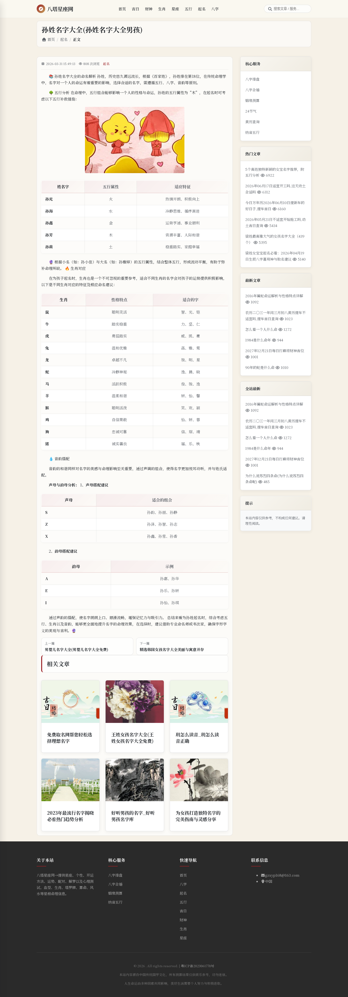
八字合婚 (252, 89)
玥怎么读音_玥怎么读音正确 (197, 737)
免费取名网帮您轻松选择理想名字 (69, 737)
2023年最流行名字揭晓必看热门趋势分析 (70, 815)
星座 (175, 9)
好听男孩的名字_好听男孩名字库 (133, 815)
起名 (201, 9)
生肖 (162, 9)
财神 (148, 9)
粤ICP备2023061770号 (197, 965)
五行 (188, 9)
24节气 (250, 111)
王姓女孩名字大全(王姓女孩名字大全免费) (132, 737)
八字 (215, 9)
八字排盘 (252, 79)
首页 (122, 9)
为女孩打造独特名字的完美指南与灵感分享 (198, 815)
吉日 (135, 9)
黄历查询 (252, 121)
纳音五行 (252, 132)
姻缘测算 (252, 100)
